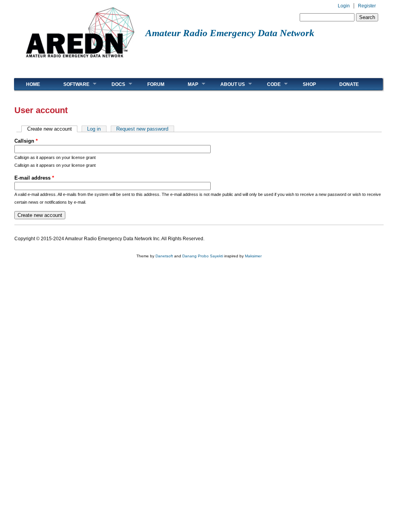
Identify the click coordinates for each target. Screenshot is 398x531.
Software (70, 84)
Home (33, 84)
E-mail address (34, 178)
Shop (309, 84)
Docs (112, 84)
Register (367, 6)
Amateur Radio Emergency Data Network (229, 33)
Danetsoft (164, 256)
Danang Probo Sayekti (202, 256)
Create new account (52, 129)
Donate (349, 84)
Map (187, 84)
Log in (94, 129)
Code (268, 84)
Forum (155, 84)
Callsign (26, 141)
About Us (227, 84)
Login (344, 6)
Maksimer (253, 256)
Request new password (142, 129)
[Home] (80, 60)
